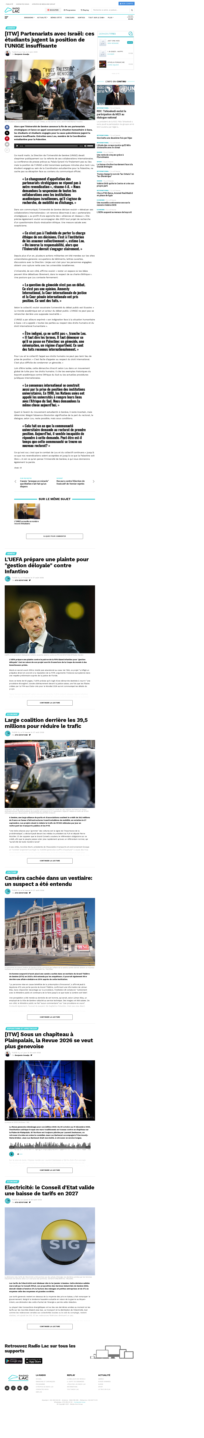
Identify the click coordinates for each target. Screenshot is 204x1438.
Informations (72, 1387)
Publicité (9, 4)
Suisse (100, 1384)
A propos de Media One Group (43, 4)
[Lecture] (17, 146)
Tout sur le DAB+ (96, 17)
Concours (69, 17)
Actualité (42, 17)
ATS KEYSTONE (21, 580)
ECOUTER (54, 10)
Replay (85, 10)
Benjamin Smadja (22, 54)
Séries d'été (56, 17)
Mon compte (127, 3)
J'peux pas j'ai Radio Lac (76, 1384)
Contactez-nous (22, 4)
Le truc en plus (104, 1389)
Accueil (39, 1379)
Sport (100, 1387)
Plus (110, 17)
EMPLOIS (39, 1392)
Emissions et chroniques (45, 1381)
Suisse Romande (104, 1381)
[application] (54, 146)
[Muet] (85, 146)
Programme (70, 10)
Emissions (28, 17)
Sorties (81, 17)
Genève (101, 1379)
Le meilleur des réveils (76, 1379)
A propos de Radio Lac (44, 1387)
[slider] (90, 146)
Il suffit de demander (75, 1381)
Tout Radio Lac (73, 1389)
